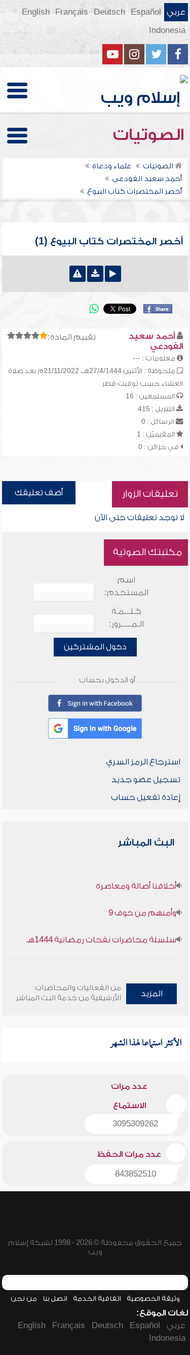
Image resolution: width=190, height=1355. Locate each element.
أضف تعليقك (39, 492)
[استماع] (113, 274)
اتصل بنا (55, 1298)
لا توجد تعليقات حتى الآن (139, 517)
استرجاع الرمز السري (143, 761)
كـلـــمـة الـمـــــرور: (126, 618)
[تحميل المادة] (95, 274)
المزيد (152, 993)
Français (71, 12)
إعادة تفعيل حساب (145, 797)
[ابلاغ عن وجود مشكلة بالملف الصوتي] (77, 274)
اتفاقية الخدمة (97, 1298)
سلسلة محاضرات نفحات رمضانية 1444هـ (101, 939)
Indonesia (167, 30)
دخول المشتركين (95, 646)
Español (146, 12)
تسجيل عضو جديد (145, 779)
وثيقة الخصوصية (153, 1298)
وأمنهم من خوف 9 (142, 913)
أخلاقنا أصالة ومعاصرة (136, 886)
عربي (176, 12)
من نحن (24, 1298)
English (36, 12)
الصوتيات (150, 135)
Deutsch (109, 12)
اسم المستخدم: (126, 586)
